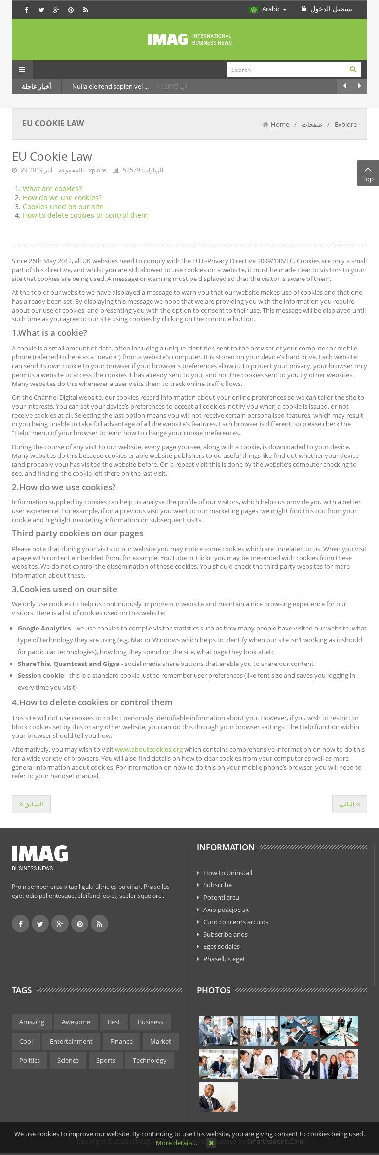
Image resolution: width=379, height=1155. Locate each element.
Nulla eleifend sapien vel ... (111, 86)
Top (368, 179)
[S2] (259, 1031)
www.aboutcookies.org (149, 749)
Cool (26, 1041)
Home (280, 124)
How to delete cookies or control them (85, 215)
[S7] (299, 1064)
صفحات (312, 124)
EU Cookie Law (52, 156)
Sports (105, 1060)
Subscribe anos (225, 934)
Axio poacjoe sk (226, 909)
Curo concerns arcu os (235, 921)
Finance (121, 1041)
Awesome (76, 1021)
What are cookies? (52, 188)
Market (160, 1041)
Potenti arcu (221, 897)
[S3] (299, 1031)
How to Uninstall (227, 872)
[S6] (259, 1064)
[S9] (218, 1097)
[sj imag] (189, 39)
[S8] (339, 1064)
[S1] (218, 1031)
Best (114, 1021)
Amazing (31, 1021)
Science (68, 1060)
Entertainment (71, 1041)
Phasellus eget (224, 958)
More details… (176, 1142)
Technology (150, 1060)
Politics (29, 1060)
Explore (346, 124)
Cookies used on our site (63, 206)
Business (150, 1021)
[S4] (339, 1031)
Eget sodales (221, 946)
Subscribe (217, 884)
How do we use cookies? (62, 197)
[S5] (218, 1064)
